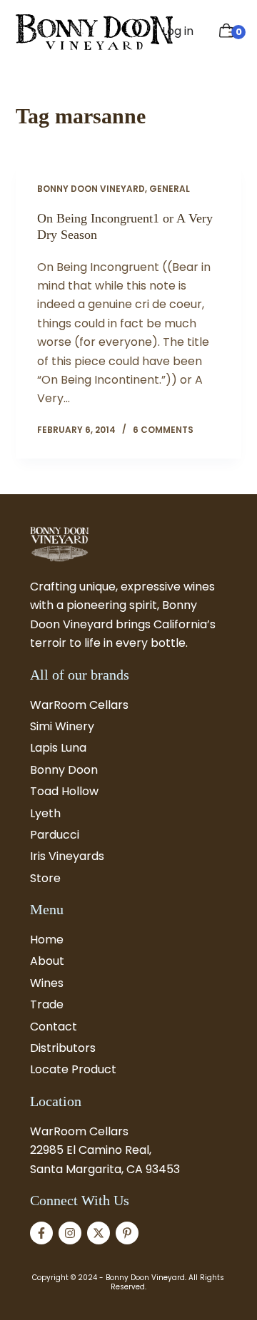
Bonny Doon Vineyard (91, 189)
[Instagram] (70, 1233)
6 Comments (163, 430)
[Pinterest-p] (127, 1233)
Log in (177, 31)
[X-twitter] (98, 1233)
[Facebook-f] (41, 1233)
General (169, 189)
